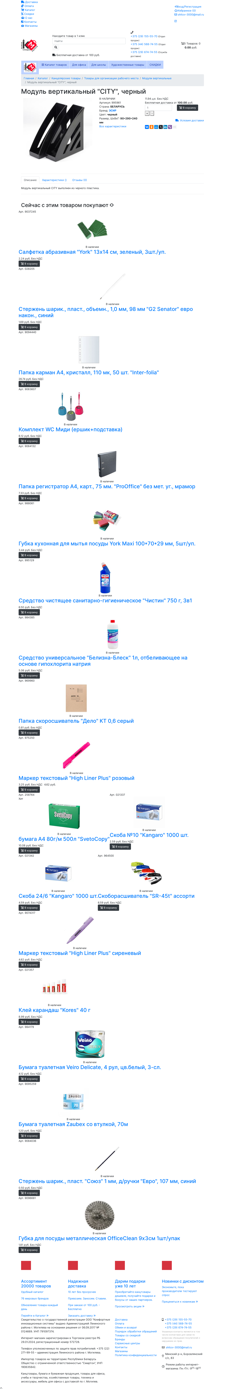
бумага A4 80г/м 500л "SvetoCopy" (64, 839)
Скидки (28, 13)
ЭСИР (112, 110)
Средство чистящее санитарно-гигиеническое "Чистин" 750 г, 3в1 (105, 600)
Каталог (29, 10)
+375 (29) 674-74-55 (144, 52)
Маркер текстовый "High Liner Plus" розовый (76, 778)
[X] (161, 127)
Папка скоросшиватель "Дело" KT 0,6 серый (76, 721)
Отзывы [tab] (79, 180)
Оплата (29, 6)
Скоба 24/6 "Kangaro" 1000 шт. (58, 896)
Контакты (30, 21)
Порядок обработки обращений (136, 1331)
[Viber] (170, 127)
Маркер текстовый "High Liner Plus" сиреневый (80, 953)
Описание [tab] (30, 180)
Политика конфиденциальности (136, 1355)
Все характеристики (112, 126)
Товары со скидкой (128, 1335)
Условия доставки (192, 120)
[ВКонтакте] (147, 127)
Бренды (120, 1339)
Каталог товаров (55, 64)
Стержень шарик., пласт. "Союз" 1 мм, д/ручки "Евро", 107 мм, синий (107, 1181)
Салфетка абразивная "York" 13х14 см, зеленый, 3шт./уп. (92, 252)
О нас (28, 17)
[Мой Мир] (156, 127)
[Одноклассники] (152, 127)
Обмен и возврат (126, 1327)
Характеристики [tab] (54, 180)
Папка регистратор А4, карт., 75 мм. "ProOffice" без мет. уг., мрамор (107, 486)
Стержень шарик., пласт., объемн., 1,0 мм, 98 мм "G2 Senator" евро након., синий (106, 312)
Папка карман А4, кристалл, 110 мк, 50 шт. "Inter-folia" (89, 372)
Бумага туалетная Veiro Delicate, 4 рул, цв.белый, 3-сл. (90, 1067)
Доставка (31, 2)
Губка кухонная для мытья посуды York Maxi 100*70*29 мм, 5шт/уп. (107, 543)
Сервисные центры (127, 1343)
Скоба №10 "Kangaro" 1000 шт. (149, 835)
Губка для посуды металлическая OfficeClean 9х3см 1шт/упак (99, 1238)
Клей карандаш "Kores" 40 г (55, 1010)
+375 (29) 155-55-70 (144, 36)
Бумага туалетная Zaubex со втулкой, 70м (73, 1124)
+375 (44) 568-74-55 (144, 44)
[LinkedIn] (165, 127)
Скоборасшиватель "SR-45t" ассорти (146, 896)
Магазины (31, 25)
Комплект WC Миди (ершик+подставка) (71, 429)
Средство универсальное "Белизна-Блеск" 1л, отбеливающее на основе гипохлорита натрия (103, 660)
